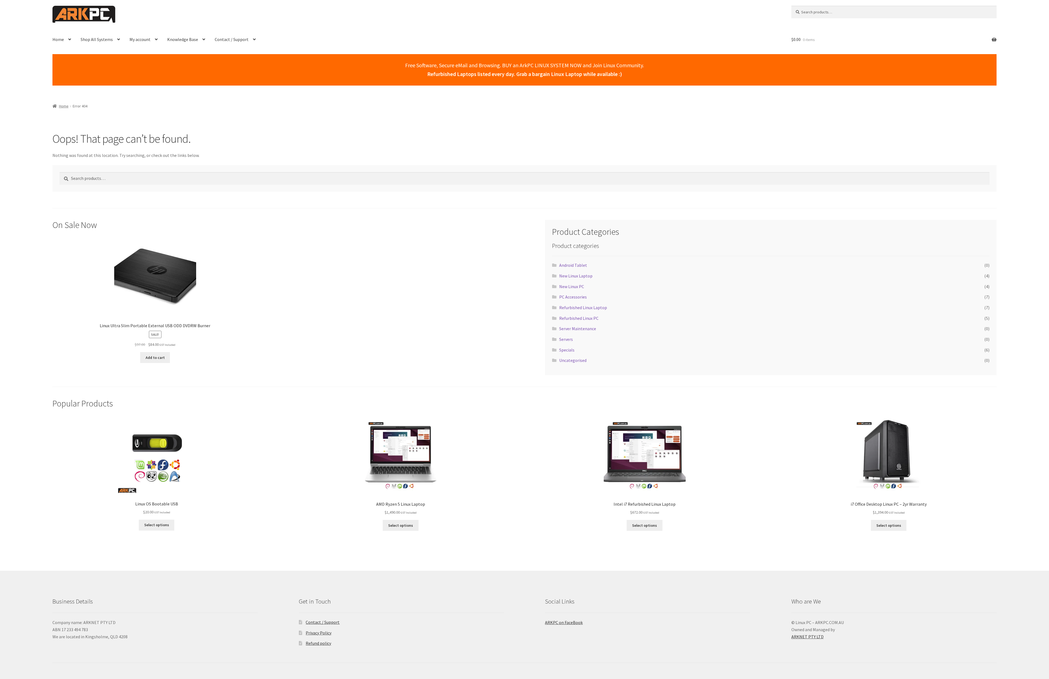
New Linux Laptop (576, 276)
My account (140, 39)
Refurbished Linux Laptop (583, 307)
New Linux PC (571, 286)
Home (58, 39)
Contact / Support (232, 39)
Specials (566, 350)
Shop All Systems (97, 39)
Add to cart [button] (155, 357)
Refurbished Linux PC (579, 318)
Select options (156, 524)
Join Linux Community (618, 65)
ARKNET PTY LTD (807, 636)
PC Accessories (573, 297)
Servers (566, 339)
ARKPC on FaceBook (564, 622)
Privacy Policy (318, 633)
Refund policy (318, 643)
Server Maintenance (577, 328)
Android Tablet (573, 265)
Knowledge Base (182, 39)
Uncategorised (573, 360)
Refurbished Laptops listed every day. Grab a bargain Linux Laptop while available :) (524, 74)
